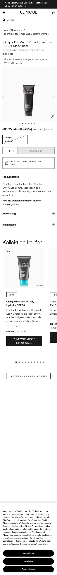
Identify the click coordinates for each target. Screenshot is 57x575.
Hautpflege (17, 30)
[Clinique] (28, 12)
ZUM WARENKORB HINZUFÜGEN (24, 341)
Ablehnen (28, 561)
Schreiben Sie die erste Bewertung (28, 375)
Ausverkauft (35, 150)
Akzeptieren (28, 553)
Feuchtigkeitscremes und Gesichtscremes (25, 33)
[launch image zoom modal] (52, 116)
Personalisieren (28, 569)
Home (5, 30)
